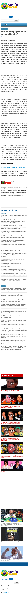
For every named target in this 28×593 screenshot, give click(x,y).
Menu (5, 24)
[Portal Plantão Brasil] (9, 6)
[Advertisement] (14, 13)
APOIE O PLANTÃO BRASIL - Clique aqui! (13, 167)
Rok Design (12, 588)
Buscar (16, 20)
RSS (12, 17)
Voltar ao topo (5, 592)
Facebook (10, 17)
